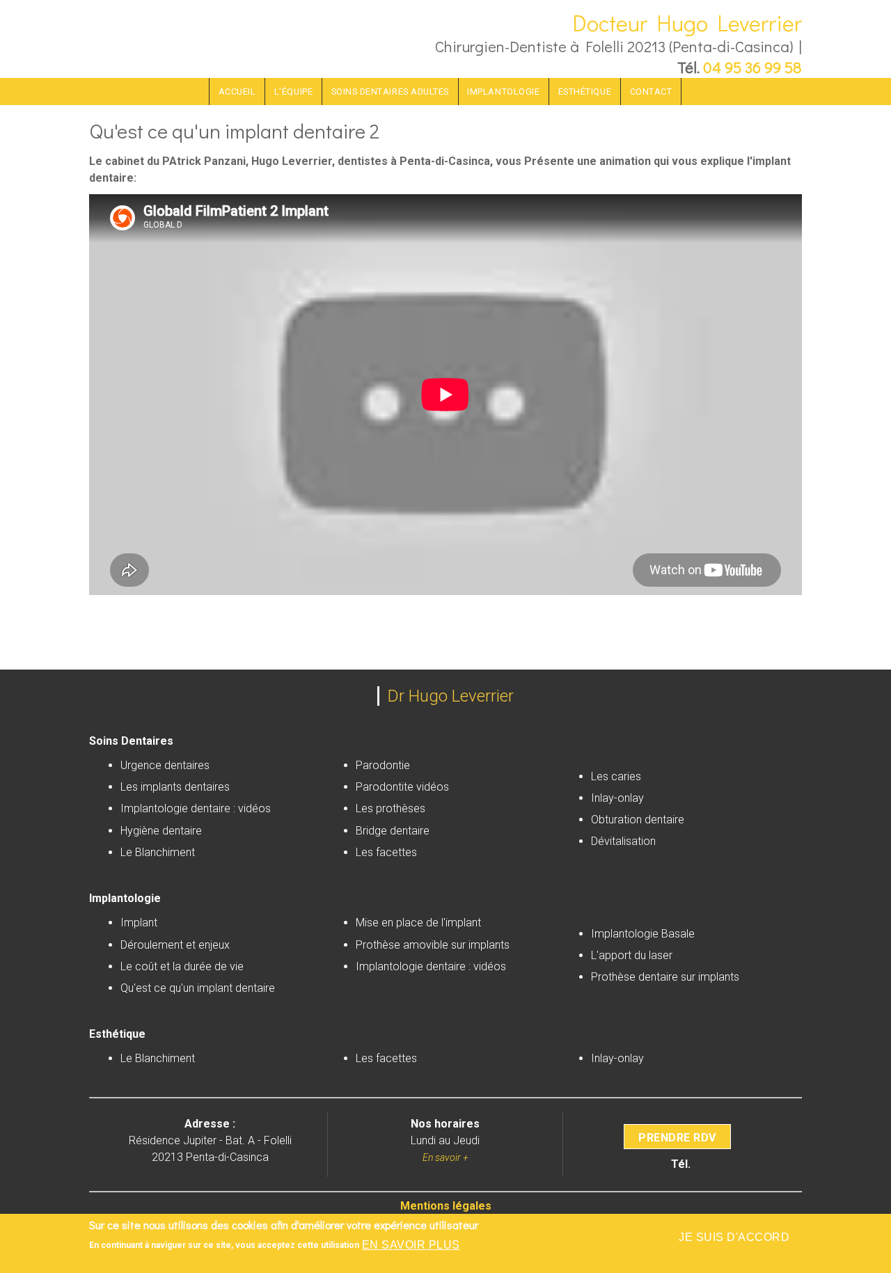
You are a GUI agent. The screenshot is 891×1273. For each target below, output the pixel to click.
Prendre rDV (677, 1137)
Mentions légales (445, 1205)
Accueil (237, 91)
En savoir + (445, 1157)
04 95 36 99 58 (752, 67)
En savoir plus (411, 1245)
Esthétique (584, 91)
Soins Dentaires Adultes (390, 91)
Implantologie (503, 91)
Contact (651, 91)
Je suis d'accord (734, 1237)
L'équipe (293, 91)
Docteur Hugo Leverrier (687, 22)
